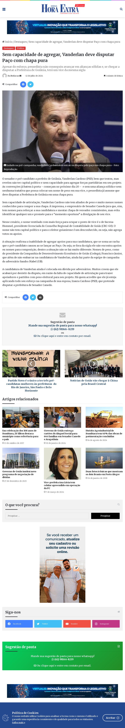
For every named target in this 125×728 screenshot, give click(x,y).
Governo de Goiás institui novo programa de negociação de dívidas (19, 474)
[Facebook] (23, 84)
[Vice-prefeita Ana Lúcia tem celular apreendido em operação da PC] (62, 464)
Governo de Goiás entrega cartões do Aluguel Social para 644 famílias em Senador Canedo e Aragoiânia (62, 435)
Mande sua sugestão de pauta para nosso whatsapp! (62, 327)
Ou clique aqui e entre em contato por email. (63, 335)
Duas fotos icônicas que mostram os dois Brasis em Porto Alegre (104, 473)
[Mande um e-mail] (20, 76)
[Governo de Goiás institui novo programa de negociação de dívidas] (20, 458)
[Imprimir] (40, 297)
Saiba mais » (18, 722)
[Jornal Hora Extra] (62, 9)
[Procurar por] (121, 10)
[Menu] (3, 10)
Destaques (20, 41)
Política (20, 48)
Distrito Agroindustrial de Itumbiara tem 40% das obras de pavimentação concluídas (104, 433)
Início (8, 41)
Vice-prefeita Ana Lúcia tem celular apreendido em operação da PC (62, 485)
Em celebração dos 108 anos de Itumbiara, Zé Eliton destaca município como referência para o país (20, 435)
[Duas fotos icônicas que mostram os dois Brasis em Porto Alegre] (104, 458)
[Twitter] (30, 84)
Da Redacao (13, 76)
